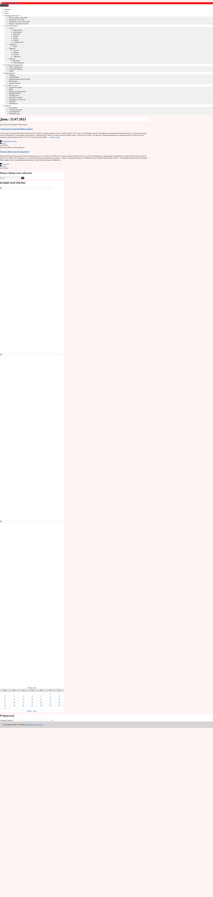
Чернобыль (13, 103)
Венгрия (16, 61)
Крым (11, 71)
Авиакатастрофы (15, 87)
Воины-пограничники (17, 91)
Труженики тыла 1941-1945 (19, 22)
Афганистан (18, 30)
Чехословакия (18, 63)
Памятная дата (14, 114)
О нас (6, 11)
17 (5, 702)
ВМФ (11, 89)
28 (41, 705)
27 (32, 705)
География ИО (14, 112)
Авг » (35, 711)
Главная (7, 9)
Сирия (15, 40)
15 (50, 699)
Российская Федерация (13, 65)
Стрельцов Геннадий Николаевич (16, 129)
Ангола (16, 50)
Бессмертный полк (11, 16)
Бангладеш (17, 32)
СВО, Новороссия (16, 67)
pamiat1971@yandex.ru (34, 725)
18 (14, 702)
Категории (13, 108)
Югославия (13, 81)
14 (41, 699)
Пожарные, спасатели (17, 99)
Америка (12, 44)
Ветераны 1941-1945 (16, 20)
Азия (11, 28)
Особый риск (14, 95)
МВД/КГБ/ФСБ (15, 93)
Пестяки (14, 141)
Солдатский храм (15, 110)
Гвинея (16, 52)
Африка (12, 48)
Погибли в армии (15, 97)
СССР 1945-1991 (10, 26)
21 (41, 702)
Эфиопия (16, 56)
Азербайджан (14, 77)
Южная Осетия (14, 83)
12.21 (4, 166)
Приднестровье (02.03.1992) (19, 79)
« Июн (29, 711)
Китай (15, 36)
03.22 (4, 143)
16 (59, 699)
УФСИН (12, 101)
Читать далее (55, 137)
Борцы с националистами (18, 24)
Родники (5, 164)
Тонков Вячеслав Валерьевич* (15, 152)
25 (14, 705)
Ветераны (6, 141)
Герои (6, 13)
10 (5, 699)
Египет (16, 54)
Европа (11, 59)
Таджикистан (18, 42)
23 (59, 702)
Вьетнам (16, 34)
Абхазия (12, 75)
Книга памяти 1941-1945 (18, 18)
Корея (15, 38)
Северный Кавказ (15, 69)
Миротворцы (9, 73)
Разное (7, 106)
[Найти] (22, 178)
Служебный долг (10, 85)
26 (23, 705)
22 (50, 702)
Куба (15, 46)
